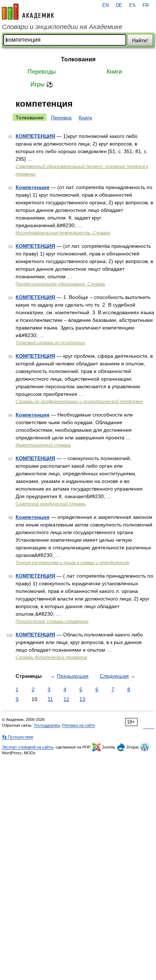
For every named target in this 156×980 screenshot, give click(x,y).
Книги (114, 72)
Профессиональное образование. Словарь (60, 284)
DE (119, 5)
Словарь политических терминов (51, 657)
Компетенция (32, 187)
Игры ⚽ (41, 84)
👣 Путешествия (17, 737)
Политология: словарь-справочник (52, 621)
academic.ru (28, 12)
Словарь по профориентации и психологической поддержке (79, 401)
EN (105, 5)
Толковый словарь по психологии (50, 342)
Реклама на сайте (78, 725)
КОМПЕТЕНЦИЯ (35, 136)
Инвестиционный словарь (43, 445)
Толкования (78, 59)
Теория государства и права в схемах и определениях (72, 562)
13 (82, 699)
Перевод (61, 117)
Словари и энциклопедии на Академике (62, 26)
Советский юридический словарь (51, 504)
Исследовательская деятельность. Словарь (63, 232)
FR (146, 5)
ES (132, 5)
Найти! (140, 40)
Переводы (42, 72)
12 (66, 699)
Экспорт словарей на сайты (27, 747)
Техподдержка (47, 725)
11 (50, 699)
